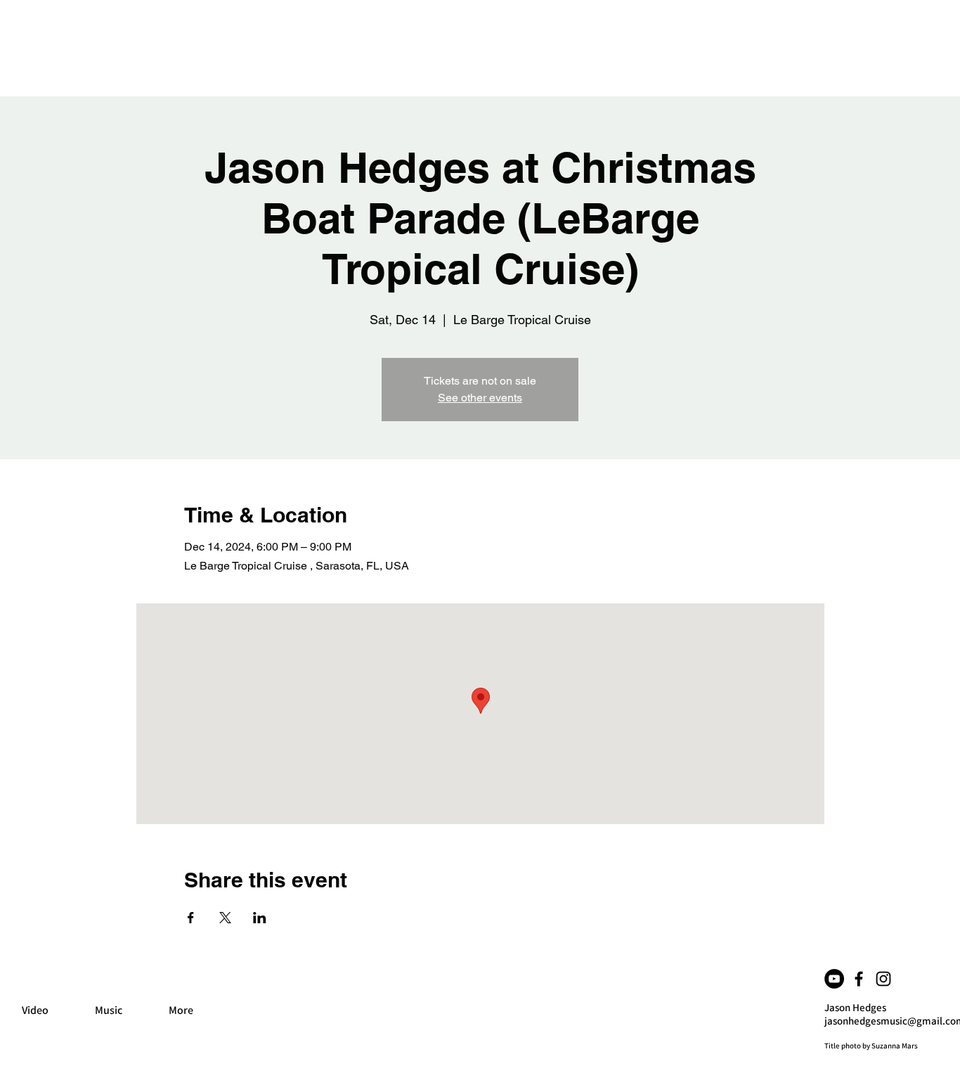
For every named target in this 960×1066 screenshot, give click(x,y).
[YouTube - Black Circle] (834, 979)
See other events (480, 397)
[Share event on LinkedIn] (259, 917)
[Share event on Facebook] (190, 917)
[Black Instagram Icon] (883, 979)
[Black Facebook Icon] (859, 979)
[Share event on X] (225, 917)
